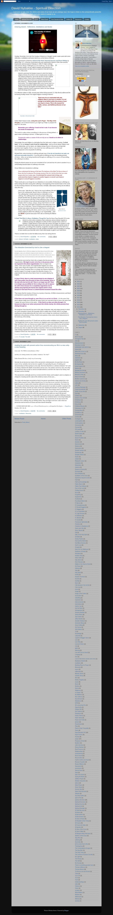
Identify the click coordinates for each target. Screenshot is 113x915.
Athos (76, 355)
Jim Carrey (78, 627)
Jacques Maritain (80, 612)
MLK (76, 677)
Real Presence (79, 749)
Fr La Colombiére (80, 511)
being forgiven (79, 366)
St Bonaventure (79, 816)
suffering (77, 840)
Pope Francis (78, 734)
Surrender (78, 842)
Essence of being (80, 469)
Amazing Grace (79, 353)
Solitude (77, 793)
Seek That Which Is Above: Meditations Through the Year (32, 218)
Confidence (78, 412)
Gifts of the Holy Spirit (81, 534)
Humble (77, 578)
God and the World (80, 541)
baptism (77, 360)
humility (77, 581)
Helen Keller (78, 557)
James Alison (78, 614)
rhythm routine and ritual (82, 759)
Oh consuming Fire (80, 705)
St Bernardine (79, 814)
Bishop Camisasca (80, 372)
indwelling (78, 597)
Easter (77, 456)
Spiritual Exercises (80, 802)
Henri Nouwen (79, 562)
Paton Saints (78, 717)
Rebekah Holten (62, 210)
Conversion (78, 425)
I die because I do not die (82, 585)
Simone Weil (78, 789)
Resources (78, 19)
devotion (77, 442)
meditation (32, 239)
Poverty (77, 736)
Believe (77, 368)
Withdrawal (78, 896)
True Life (77, 875)
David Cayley (78, 433)
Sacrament (78, 766)
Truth (76, 879)
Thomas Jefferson (80, 867)
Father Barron (79, 484)
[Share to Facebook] (54, 237)
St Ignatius (78, 827)
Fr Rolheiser (78, 515)
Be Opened (78, 364)
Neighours (78, 690)
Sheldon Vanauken (80, 781)
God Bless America (80, 543)
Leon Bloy (78, 642)
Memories (28, 413)
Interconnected (79, 602)
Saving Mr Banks (79, 776)
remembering (79, 753)
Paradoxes (78, 713)
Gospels (77, 547)
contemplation (79, 421)
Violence (77, 886)
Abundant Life (79, 345)
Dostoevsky (78, 452)
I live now (77, 587)
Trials (76, 873)
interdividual (78, 604)
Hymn (76, 583)
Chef (76, 393)
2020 (78, 290)
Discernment (78, 444)
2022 (78, 286)
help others (78, 560)
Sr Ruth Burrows (79, 810)
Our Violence (78, 711)
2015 (78, 302)
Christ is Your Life (80, 397)
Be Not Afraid (78, 362)
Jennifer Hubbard (80, 621)
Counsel (77, 427)
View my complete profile (82, 66)
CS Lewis (77, 429)
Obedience (78, 701)
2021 (78, 288)
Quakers (77, 743)
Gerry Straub (78, 530)
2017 (78, 297)
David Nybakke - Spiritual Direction (36, 8)
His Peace (78, 566)
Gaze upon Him (79, 528)
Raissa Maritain (79, 747)
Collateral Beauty (80, 406)
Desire (77, 439)
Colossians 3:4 (79, 408)
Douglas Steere (79, 454)
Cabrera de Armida (80, 381)
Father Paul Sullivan (80, 486)
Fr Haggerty (78, 509)
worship (77, 901)
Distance (77, 446)
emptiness (78, 463)
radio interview (79, 745)
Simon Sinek (78, 787)
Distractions (78, 448)
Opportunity (78, 707)
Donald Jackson (79, 450)
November (81, 311)
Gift (76, 532)
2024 (78, 281)
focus (76, 492)
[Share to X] (52, 237)
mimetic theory (79, 675)
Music (76, 684)
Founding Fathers (80, 501)
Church (77, 404)
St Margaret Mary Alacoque (82, 833)
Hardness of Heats (80, 551)
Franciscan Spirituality (81, 522)
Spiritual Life (78, 806)
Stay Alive (77, 837)
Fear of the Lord (79, 488)
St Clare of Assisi (79, 818)
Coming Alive (78, 410)
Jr (75, 631)
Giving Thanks (79, 539)
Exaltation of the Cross (81, 475)
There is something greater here (84, 865)
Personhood (78, 724)
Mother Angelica (79, 679)
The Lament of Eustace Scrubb (83, 854)
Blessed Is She (79, 374)
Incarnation (78, 595)
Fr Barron (77, 503)
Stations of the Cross (81, 835)
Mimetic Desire (79, 673)
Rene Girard (78, 755)
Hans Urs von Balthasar (81, 549)
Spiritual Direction (27, 19)
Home (16, 19)
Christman (78, 400)
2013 (78, 307)
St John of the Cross (80, 829)
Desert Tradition (79, 437)
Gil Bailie (26, 239)
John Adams (78, 629)
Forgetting (78, 494)
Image (77, 591)
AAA (76, 341)
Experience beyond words (82, 477)
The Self (27, 337)
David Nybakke (86, 43)
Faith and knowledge (81, 482)
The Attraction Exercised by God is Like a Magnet (32, 247)
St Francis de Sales (80, 825)
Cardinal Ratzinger (80, 387)
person (77, 722)
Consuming (78, 414)
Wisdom (77, 894)
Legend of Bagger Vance (82, 637)
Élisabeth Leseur (79, 461)
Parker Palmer (79, 715)
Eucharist (77, 471)
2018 (78, 295)
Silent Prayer (78, 785)
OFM (76, 703)
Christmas (78, 402)
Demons (77, 435)
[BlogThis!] (51, 237)
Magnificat (68, 406)
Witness (77, 898)
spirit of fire (78, 797)
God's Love (78, 545)
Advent (21, 239)
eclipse (77, 458)
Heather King (78, 555)
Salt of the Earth (79, 774)
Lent (76, 640)
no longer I (78, 692)
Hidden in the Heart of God (82, 564)
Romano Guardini (80, 762)
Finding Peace (79, 490)
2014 (78, 304)
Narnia (77, 688)
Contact (87, 19)
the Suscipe (78, 863)
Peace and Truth (79, 719)
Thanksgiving (78, 846)
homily (77, 574)
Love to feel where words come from (85, 658)
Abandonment (79, 343)
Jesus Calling (78, 625)
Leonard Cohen (79, 644)
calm (76, 385)
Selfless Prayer (79, 778)
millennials (78, 671)
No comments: (42, 236)
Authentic (77, 357)
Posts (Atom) (25, 422)
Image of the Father (80, 593)
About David (44, 19)
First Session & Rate (57, 19)
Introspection (78, 610)
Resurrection (78, 757)
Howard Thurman (80, 576)
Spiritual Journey (79, 804)
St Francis (78, 823)
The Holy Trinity (79, 852)
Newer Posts (19, 419)
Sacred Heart (78, 770)
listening (77, 650)
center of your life (80, 391)
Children (77, 395)
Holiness (77, 568)
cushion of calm (79, 431)
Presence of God (79, 741)
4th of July (78, 336)
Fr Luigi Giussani (79, 513)
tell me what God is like (81, 844)
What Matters (79, 892)
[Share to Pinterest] (56, 237)
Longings (77, 654)
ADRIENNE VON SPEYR (82, 347)
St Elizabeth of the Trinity (82, 821)
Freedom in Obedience (81, 526)
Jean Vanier (78, 616)
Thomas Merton (79, 869)
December (81, 309)
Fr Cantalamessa (80, 505)
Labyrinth (77, 635)
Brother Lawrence (80, 378)
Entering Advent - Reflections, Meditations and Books (33, 27)
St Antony (77, 812)
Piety (76, 726)
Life (76, 646)
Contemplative (79, 423)
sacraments (78, 768)
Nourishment (78, 698)
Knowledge (78, 633)
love (76, 656)
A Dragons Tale (79, 338)
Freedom (77, 524)
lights (76, 648)
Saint (76, 772)
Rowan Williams (79, 764)
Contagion (78, 418)
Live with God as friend (81, 652)
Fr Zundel (22, 337)
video (37, 239)
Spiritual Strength (80, 808)
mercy (76, 669)
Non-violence (78, 696)
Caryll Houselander (80, 389)
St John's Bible (79, 831)
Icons (76, 589)
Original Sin (78, 709)
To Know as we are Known (82, 871)
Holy (76, 570)
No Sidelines (78, 694)
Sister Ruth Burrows (80, 791)
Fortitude (77, 498)
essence (77, 467)
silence (77, 783)
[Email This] (49, 237)
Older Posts (66, 419)
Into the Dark (78, 608)
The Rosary (78, 858)
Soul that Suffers (79, 795)
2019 (78, 293)
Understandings (79, 882)
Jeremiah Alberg (79, 623)
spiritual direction (79, 800)
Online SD (69, 19)
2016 (78, 300)
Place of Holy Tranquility (81, 728)
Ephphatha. (78, 465)
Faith (76, 479)
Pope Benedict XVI (80, 732)
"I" (75, 334)
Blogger (66, 910)
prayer (77, 738)
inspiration (78, 600)
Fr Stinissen (78, 517)
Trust (76, 877)
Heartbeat (78, 553)
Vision (76, 888)
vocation (77, 890)
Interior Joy (78, 606)
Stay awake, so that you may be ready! (27, 115)
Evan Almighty (79, 473)
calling (77, 383)
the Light (77, 856)
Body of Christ (79, 376)
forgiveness (78, 496)
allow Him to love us (80, 351)
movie (76, 682)
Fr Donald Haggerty (80, 507)
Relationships (79, 751)
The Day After (79, 850)
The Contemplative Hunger (82, 848)
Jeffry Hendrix (79, 618)
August (80, 327)
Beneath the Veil (79, 370)
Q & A (36, 19)
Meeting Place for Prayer (82, 665)
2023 (78, 284)
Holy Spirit (78, 572)
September (81, 325)
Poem (76, 730)
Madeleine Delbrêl (80, 661)
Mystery (77, 686)
